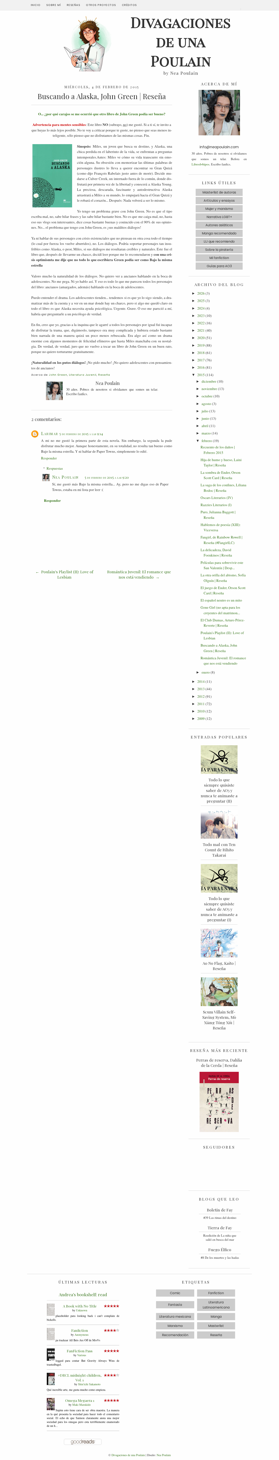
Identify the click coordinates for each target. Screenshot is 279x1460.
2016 (201, 367)
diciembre (209, 381)
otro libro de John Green (118, 113)
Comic (175, 1293)
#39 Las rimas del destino (219, 1217)
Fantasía (175, 1304)
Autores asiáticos (219, 225)
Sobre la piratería (219, 249)
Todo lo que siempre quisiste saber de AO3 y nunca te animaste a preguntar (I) (219, 909)
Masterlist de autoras (219, 192)
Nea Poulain (65, 477)
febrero (207, 440)
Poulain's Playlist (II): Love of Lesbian (66, 574)
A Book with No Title (80, 1306)
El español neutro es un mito (221, 600)
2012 (201, 696)
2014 (201, 681)
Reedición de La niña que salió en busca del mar (219, 1237)
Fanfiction (79, 1330)
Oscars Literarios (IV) (217, 497)
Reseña (104, 375)
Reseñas (73, 5)
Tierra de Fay (220, 1227)
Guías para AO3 (219, 266)
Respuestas (55, 468)
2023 (201, 315)
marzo (206, 433)
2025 (201, 300)
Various (81, 1355)
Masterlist (216, 1325)
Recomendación (175, 1335)
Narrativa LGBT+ (219, 217)
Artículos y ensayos (219, 200)
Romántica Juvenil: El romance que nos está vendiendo (139, 574)
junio (205, 418)
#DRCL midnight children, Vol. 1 (80, 1377)
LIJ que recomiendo (219, 241)
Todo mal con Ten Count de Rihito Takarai (219, 850)
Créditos (129, 5)
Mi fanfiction (219, 258)
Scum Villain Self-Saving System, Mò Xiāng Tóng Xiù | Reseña (219, 1019)
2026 (201, 293)
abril (205, 425)
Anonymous (81, 1335)
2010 (201, 711)
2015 (201, 374)
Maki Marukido (81, 1405)
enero (206, 672)
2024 (201, 308)
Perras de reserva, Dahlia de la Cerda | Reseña (219, 1062)
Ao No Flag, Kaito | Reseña (219, 965)
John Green (58, 375)
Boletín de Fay (220, 1209)
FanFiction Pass (80, 1350)
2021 (201, 330)
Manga (216, 1316)
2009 (201, 718)
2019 (201, 345)
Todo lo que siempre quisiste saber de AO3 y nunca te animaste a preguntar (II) (219, 790)
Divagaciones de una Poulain (128, 1455)
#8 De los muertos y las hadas (220, 1257)
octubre (207, 396)
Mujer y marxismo (219, 208)
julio (205, 410)
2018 (201, 352)
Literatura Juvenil (82, 375)
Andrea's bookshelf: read (83, 1294)
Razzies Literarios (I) (216, 504)
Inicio (36, 5)
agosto (206, 403)
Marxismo (175, 1325)
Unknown (81, 1310)
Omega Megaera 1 (79, 1400)
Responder (49, 458)
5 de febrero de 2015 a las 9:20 (107, 477)
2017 (201, 359)
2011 (201, 703)
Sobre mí (53, 5)
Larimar (49, 433)
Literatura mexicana (175, 1316)
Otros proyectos (101, 5)
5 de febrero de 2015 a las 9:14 (81, 433)
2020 (201, 337)
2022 (201, 322)
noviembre (209, 388)
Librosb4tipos (200, 164)
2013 (201, 688)
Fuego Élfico (219, 1249)
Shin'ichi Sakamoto (89, 1384)
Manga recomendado (219, 233)
